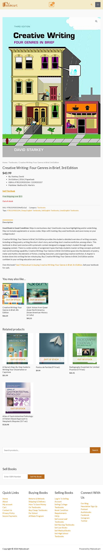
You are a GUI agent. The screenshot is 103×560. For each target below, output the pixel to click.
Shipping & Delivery (37, 501)
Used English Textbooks (69, 210)
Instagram (85, 518)
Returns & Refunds (36, 498)
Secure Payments (10, 516)
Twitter (84, 521)
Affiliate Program (36, 516)
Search (95, 450)
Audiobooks (86, 512)
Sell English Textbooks (50, 210)
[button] (91, 4)
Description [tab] (8, 222)
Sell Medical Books (63, 530)
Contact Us (7, 510)
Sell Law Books (61, 527)
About (5, 501)
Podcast (84, 509)
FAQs (57, 516)
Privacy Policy (9, 513)
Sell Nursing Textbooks (64, 525)
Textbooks (13, 162)
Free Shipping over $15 (12, 196)
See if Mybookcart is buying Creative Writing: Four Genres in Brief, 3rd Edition (49, 265)
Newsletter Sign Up (89, 506)
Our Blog (84, 503)
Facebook (85, 515)
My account (7, 504)
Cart (4, 507)
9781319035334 (13, 210)
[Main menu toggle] (97, 4)
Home (5, 162)
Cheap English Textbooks (31, 210)
